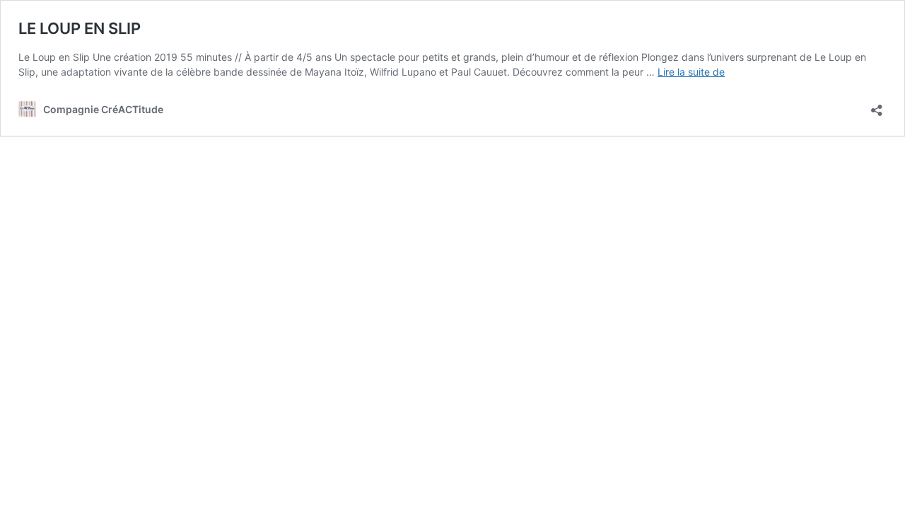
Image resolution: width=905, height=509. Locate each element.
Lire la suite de (691, 72)
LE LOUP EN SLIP (79, 28)
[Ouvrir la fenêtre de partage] (877, 106)
